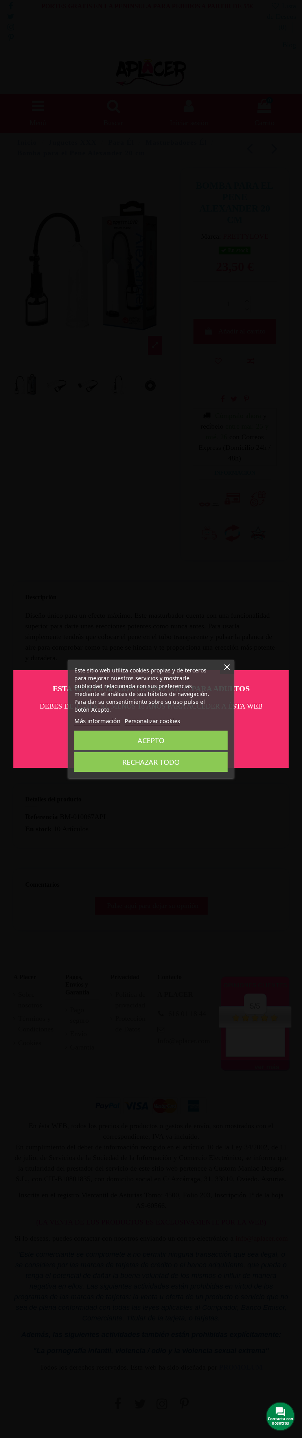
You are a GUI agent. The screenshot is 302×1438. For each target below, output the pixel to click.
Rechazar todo (151, 762)
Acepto (151, 740)
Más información (97, 721)
